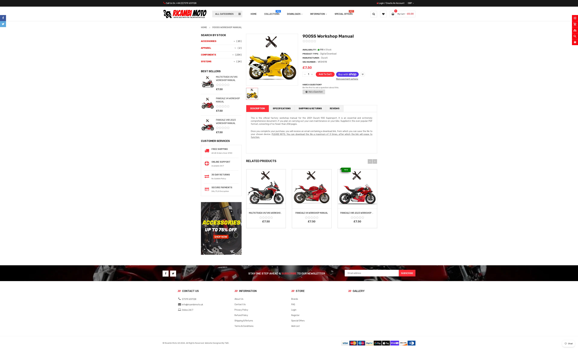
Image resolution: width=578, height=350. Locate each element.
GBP (413, 3)
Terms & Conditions (244, 326)
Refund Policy (241, 315)
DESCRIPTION (257, 108)
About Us (239, 299)
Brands (294, 299)
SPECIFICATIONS (282, 108)
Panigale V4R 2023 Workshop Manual (360, 213)
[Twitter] (3, 24)
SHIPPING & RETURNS (310, 108)
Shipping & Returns (244, 320)
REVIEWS (334, 108)
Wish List (295, 326)
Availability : (310, 50)
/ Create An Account (394, 3)
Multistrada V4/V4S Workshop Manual (269, 213)
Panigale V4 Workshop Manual (311, 213)
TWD (227, 343)
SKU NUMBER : (310, 62)
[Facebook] (3, 18)
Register (295, 315)
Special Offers (298, 320)
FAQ (293, 304)
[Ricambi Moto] (378, 343)
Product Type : (311, 54)
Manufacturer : (311, 58)
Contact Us (240, 304)
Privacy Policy (241, 310)
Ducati (324, 58)
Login (381, 3)
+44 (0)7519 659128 (186, 3)
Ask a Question (315, 92)
